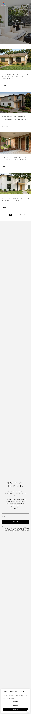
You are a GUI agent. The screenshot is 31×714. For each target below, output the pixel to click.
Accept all (15, 709)
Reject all (15, 701)
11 (20, 215)
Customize (15, 705)
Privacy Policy (12, 531)
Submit (15, 521)
